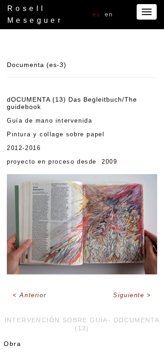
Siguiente (130, 295)
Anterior (33, 295)
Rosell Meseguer (35, 14)
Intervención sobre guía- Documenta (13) (82, 324)
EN (109, 14)
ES (96, 14)
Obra (12, 343)
